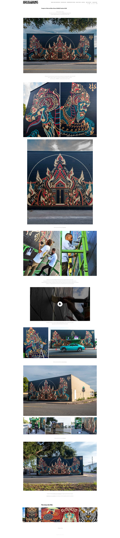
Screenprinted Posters (71, 2)
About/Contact (88, 2)
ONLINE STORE (94, 2)
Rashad (64, 438)
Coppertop (64, 227)
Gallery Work (78, 2)
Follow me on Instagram (57, 493)
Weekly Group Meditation (55, 2)
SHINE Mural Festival (65, 13)
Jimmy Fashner (64, 361)
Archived (83, 2)
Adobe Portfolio (62, 534)
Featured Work (63, 2)
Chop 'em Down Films (60, 322)
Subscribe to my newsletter (51, 495)
